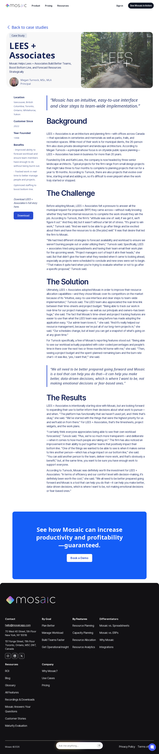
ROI (7, 671)
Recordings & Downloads (20, 699)
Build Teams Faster (53, 639)
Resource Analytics (84, 647)
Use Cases (48, 678)
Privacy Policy (127, 746)
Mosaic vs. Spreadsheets (114, 625)
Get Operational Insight (55, 647)
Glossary (10, 685)
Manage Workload (52, 632)
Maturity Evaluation (16, 725)
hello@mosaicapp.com (18, 625)
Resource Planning (83, 625)
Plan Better (48, 625)
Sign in (119, 5)
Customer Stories (15, 718)
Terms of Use (146, 746)
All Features (12, 692)
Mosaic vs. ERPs (109, 632)
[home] (16, 6)
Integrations (107, 647)
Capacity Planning (83, 632)
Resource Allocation (84, 639)
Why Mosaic (107, 639)
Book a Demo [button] (79, 558)
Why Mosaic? (50, 671)
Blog (7, 678)
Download (23, 215)
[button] (36, 5)
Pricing (48, 5)
